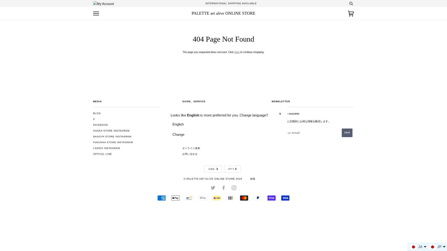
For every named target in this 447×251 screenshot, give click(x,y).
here (237, 52)
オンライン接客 (191, 148)
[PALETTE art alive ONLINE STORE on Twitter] (213, 189)
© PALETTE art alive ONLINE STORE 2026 (213, 179)
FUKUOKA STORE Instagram (113, 142)
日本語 (211, 169)
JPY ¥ (231, 169)
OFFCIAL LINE (102, 154)
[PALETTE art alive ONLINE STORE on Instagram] (234, 189)
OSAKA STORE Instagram (111, 130)
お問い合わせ (190, 154)
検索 (252, 179)
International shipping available (231, 3)
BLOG (97, 113)
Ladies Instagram (106, 148)
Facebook (100, 125)
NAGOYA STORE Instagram (112, 136)
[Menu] (96, 14)
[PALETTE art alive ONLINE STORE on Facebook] (223, 189)
